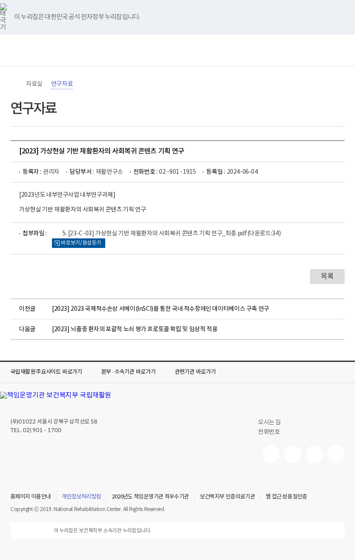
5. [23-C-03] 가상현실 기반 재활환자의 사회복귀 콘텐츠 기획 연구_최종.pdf (171, 233)
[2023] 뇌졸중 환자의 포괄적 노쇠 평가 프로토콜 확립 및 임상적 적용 (134, 329)
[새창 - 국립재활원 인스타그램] (314, 454)
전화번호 (269, 432)
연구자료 (62, 84)
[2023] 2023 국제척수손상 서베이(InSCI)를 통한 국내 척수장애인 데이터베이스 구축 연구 (160, 309)
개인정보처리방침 (81, 497)
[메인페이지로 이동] (177, 50)
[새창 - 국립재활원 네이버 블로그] (292, 454)
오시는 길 (269, 422)
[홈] (14, 84)
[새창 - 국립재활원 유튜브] (271, 454)
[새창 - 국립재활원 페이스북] (336, 454)
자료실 (34, 84)
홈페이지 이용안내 (30, 497)
